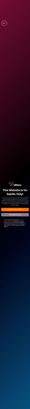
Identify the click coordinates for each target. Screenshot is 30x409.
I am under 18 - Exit (15, 214)
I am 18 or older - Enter (15, 209)
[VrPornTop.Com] (15, 184)
